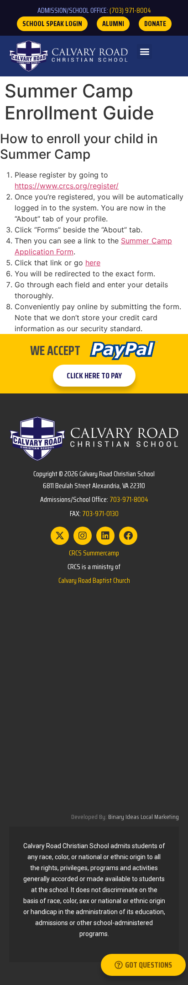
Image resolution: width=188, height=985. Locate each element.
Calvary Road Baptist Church (94, 580)
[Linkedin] (105, 536)
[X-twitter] (60, 536)
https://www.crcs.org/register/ (67, 185)
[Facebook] (128, 536)
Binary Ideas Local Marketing (143, 817)
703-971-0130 (100, 513)
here (92, 262)
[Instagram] (82, 536)
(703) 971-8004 (130, 10)
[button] (144, 51)
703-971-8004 (129, 499)
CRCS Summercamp (94, 553)
